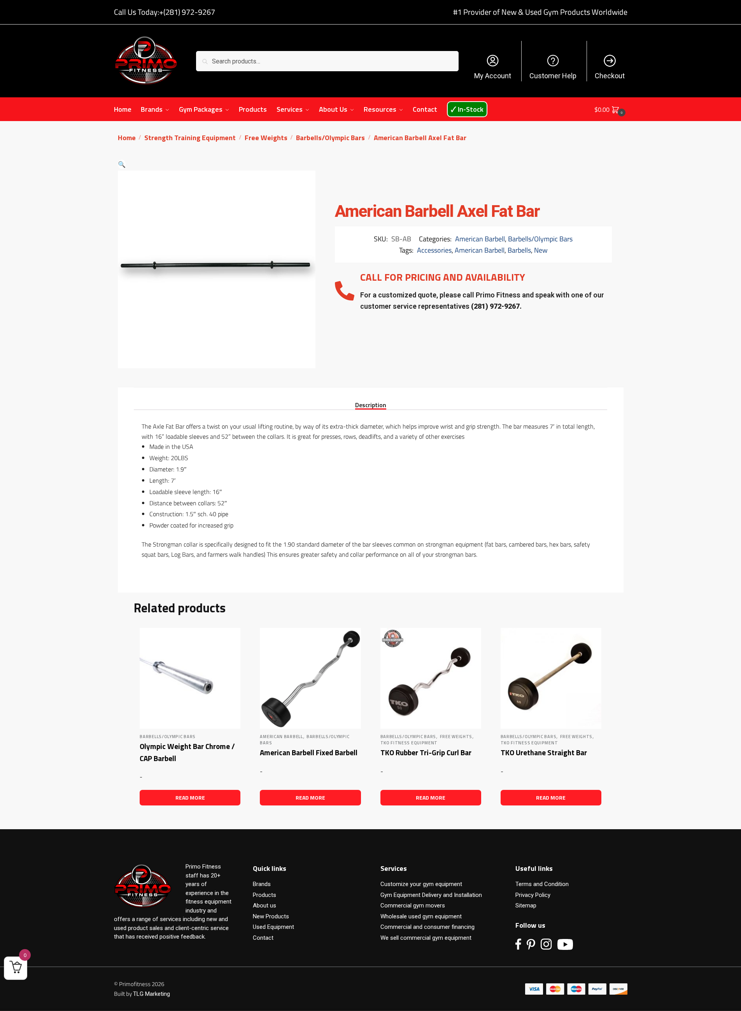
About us (264, 905)
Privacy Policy (532, 894)
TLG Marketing (151, 993)
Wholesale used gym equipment (421, 916)
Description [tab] (370, 404)
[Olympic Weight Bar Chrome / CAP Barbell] (190, 678)
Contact (263, 937)
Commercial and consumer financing (427, 926)
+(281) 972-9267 (187, 12)
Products (264, 894)
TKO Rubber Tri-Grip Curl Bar (425, 752)
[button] (122, 164)
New (541, 250)
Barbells (519, 250)
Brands (262, 884)
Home (127, 137)
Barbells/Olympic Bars (330, 137)
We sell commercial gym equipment (425, 937)
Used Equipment (273, 926)
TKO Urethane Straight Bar (544, 752)
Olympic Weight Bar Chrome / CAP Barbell (187, 752)
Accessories (434, 250)
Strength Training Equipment (190, 137)
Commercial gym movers (412, 905)
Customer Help (552, 76)
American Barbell (480, 239)
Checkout (610, 76)
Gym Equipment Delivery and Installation (431, 894)
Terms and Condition (542, 884)
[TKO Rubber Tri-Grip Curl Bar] (430, 678)
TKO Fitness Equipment (409, 743)
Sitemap (525, 905)
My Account (492, 76)
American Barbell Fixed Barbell (308, 752)
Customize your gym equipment (421, 884)
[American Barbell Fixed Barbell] (310, 678)
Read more (190, 797)
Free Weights (266, 137)
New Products (271, 916)
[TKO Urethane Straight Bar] (551, 678)
